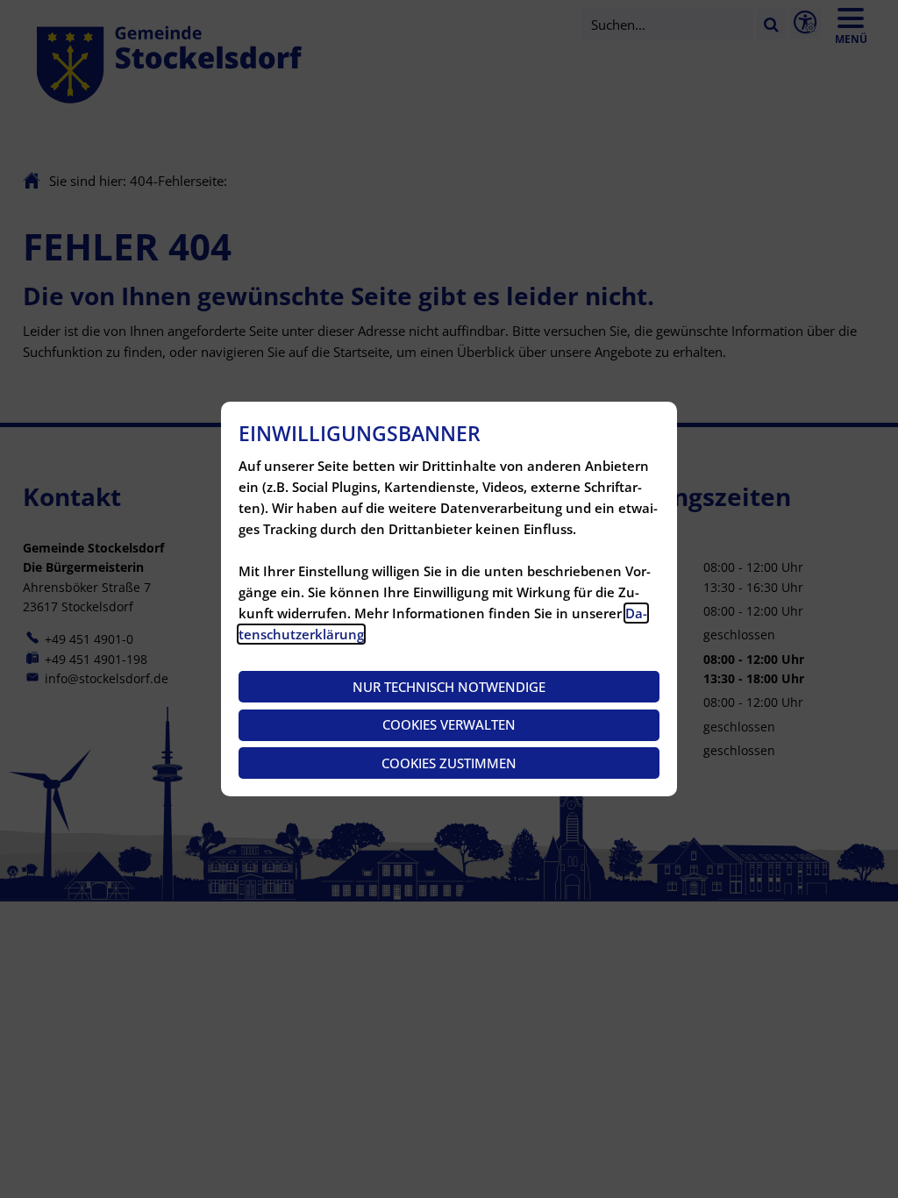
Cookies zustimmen (449, 763)
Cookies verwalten (449, 724)
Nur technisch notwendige (449, 686)
